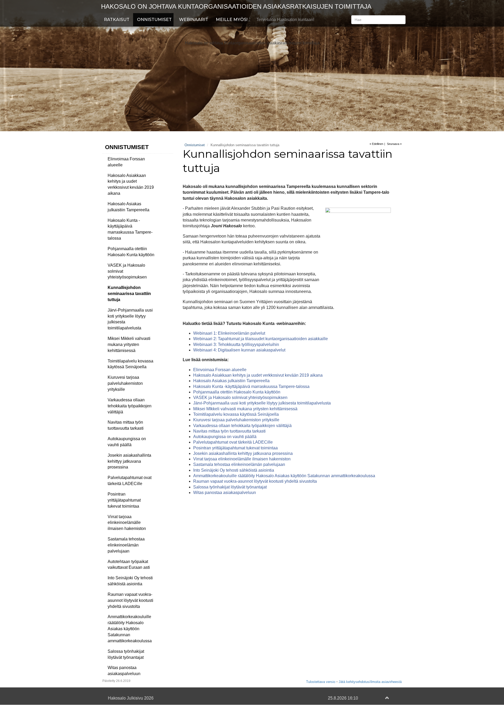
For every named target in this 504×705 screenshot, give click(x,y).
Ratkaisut (116, 19)
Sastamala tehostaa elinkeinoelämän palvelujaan (126, 545)
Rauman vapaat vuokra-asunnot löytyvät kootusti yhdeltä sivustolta (130, 600)
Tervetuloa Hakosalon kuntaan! (285, 19)
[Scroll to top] (386, 698)
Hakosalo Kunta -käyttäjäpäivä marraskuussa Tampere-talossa (130, 229)
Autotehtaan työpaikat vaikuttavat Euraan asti (129, 564)
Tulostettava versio (320, 682)
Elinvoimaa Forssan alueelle (126, 162)
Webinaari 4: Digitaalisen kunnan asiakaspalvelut (239, 350)
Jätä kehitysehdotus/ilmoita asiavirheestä (370, 682)
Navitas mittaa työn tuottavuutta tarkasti (126, 425)
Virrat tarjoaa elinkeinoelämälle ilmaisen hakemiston (127, 522)
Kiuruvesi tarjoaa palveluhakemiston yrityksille (125, 383)
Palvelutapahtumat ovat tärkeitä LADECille (129, 480)
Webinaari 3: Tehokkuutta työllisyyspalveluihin (236, 344)
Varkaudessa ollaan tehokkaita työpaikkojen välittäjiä (129, 406)
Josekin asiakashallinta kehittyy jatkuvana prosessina (129, 461)
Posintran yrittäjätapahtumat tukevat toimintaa (124, 500)
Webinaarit (193, 19)
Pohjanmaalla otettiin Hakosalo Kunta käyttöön (131, 251)
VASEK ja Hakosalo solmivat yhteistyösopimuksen (127, 271)
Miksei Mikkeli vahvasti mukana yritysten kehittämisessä (129, 344)
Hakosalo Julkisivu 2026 (131, 698)
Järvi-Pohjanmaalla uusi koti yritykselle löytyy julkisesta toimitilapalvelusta (130, 319)
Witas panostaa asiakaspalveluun (124, 670)
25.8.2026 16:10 (343, 698)
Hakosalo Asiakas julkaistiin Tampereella (128, 207)
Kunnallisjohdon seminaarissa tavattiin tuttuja (129, 293)
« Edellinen (376, 143)
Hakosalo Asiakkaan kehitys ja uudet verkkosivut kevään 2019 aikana (131, 184)
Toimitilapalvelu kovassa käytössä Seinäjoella (130, 364)
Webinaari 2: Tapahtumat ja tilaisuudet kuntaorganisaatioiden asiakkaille (260, 338)
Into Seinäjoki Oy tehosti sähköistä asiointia (130, 581)
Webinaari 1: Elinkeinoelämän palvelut (229, 333)
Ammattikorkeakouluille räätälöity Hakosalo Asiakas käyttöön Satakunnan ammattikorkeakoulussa (130, 628)
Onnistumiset (154, 19)
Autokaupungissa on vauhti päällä (127, 441)
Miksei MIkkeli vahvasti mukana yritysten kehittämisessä (245, 409)
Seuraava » (394, 143)
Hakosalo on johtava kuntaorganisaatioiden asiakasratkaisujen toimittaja (236, 6)
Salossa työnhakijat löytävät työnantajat (126, 654)
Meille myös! (232, 19)
